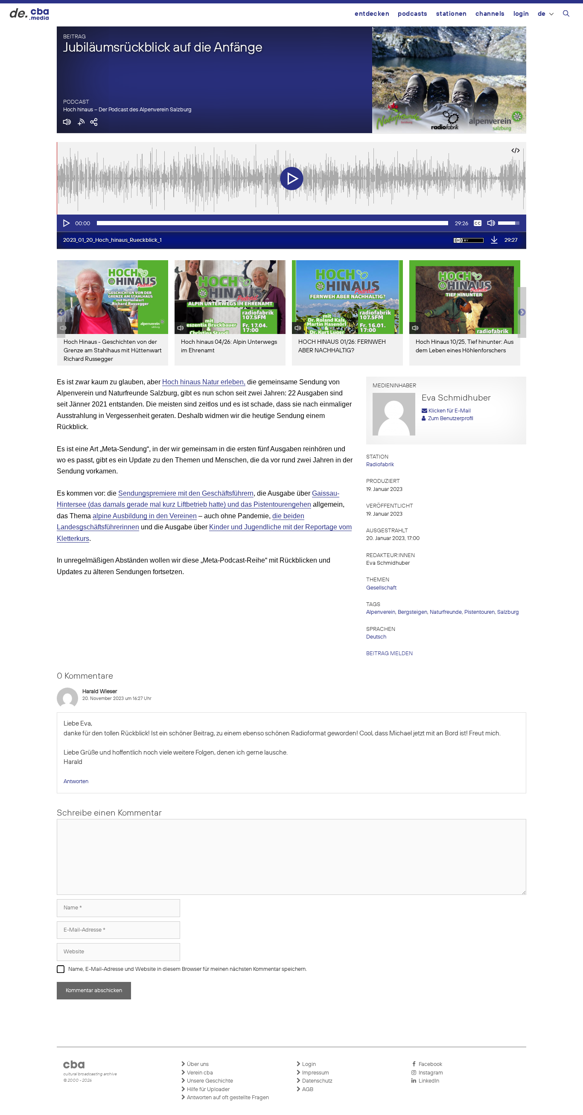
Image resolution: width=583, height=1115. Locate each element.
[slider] (272, 223)
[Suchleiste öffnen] (566, 14)
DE (542, 14)
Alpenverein (380, 612)
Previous (61, 312)
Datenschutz (316, 1081)
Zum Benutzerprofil (449, 418)
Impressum (315, 1073)
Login (521, 14)
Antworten (76, 781)
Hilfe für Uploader (208, 1089)
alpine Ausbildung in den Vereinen (145, 516)
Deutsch (376, 637)
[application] (291, 223)
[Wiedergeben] (65, 223)
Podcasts (413, 14)
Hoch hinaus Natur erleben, (203, 382)
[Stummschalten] (491, 223)
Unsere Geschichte (209, 1081)
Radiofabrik (380, 464)
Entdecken (372, 14)
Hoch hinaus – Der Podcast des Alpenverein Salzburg (127, 110)
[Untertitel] (477, 223)
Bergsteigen (412, 612)
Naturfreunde (446, 612)
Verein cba (199, 1073)
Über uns (197, 1064)
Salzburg (508, 612)
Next (522, 312)
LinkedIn (427, 1081)
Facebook (429, 1064)
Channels (490, 14)
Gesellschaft (381, 588)
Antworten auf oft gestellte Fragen (227, 1097)
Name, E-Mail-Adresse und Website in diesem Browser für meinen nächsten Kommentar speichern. (187, 969)
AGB (307, 1089)
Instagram (429, 1073)
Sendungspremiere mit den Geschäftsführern (186, 493)
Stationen (451, 14)
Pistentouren (479, 612)
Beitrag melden (389, 653)
